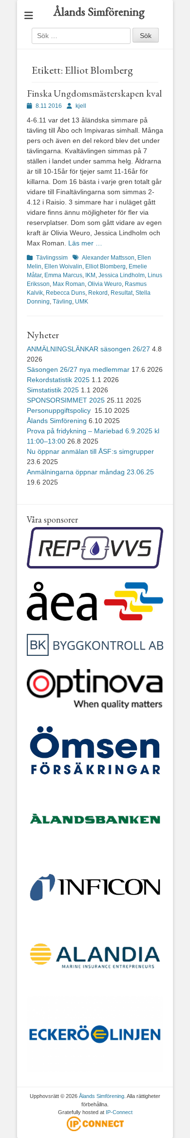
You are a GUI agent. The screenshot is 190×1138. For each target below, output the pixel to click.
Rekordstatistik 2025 (58, 380)
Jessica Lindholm (121, 275)
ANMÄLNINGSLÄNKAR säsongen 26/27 (88, 349)
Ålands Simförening (99, 11)
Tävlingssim (52, 257)
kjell (81, 105)
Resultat (122, 292)
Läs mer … (85, 243)
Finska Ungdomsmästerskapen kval (94, 93)
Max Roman (69, 284)
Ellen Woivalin (63, 266)
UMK (81, 301)
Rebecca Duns (65, 292)
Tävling (62, 301)
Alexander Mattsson (108, 257)
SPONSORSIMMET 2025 (66, 400)
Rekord (98, 292)
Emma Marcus (63, 275)
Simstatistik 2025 (53, 390)
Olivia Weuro (105, 284)
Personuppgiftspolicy (60, 410)
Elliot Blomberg (105, 266)
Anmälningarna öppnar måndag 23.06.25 (90, 472)
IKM (90, 275)
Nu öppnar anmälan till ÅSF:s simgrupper (90, 451)
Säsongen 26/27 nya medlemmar (78, 369)
